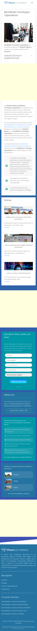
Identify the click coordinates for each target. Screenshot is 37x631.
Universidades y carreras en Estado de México (16, 608)
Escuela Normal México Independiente (18, 436)
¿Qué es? (4, 580)
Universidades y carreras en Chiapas (12, 614)
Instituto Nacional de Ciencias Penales (18, 440)
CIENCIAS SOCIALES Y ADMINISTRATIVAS (13, 57)
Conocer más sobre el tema (18, 410)
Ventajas (4, 583)
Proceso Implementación (9, 586)
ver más (6, 227)
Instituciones (5, 589)
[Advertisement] (18, 82)
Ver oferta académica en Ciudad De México (18, 457)
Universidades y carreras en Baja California (14, 604)
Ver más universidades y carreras (18, 493)
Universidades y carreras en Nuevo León (14, 611)
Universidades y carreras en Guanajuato (13, 601)
